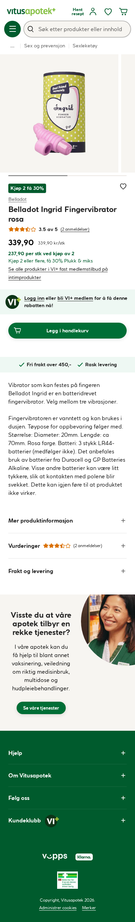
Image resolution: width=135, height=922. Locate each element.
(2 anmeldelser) (75, 229)
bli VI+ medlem (75, 298)
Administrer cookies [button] (57, 907)
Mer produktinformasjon (40, 520)
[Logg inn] (92, 11)
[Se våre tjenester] (41, 662)
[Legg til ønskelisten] (123, 186)
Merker (89, 907)
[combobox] (77, 29)
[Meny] (12, 29)
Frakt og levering (30, 571)
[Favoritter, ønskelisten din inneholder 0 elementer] (108, 11)
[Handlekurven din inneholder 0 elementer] (123, 11)
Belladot (17, 199)
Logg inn (34, 298)
